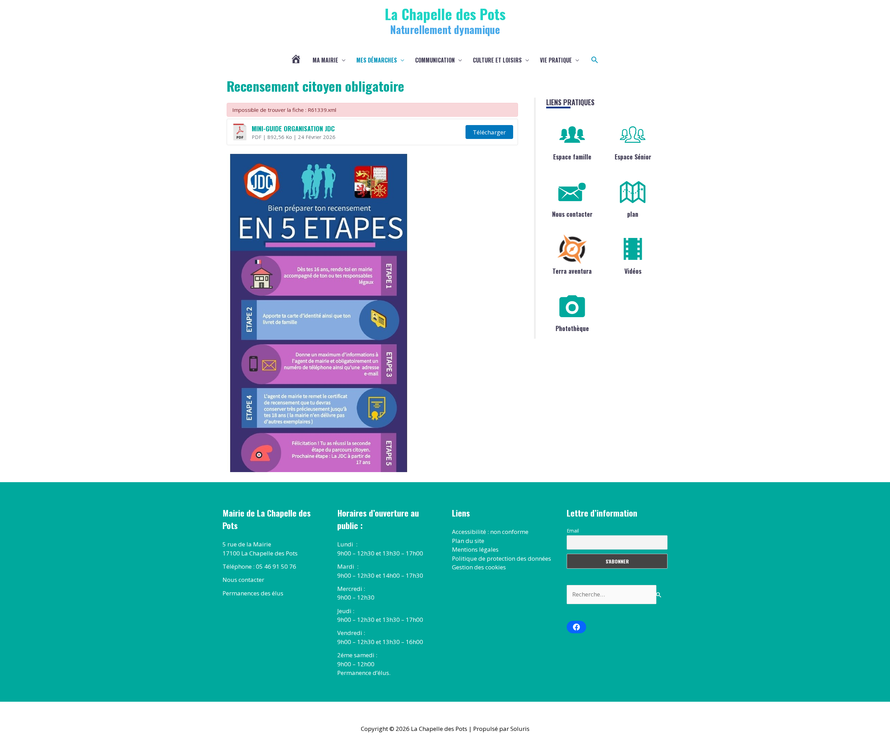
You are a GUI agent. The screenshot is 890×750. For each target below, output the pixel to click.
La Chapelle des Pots (445, 13)
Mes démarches (376, 60)
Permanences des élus (252, 593)
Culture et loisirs (497, 60)
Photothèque (572, 328)
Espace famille (572, 156)
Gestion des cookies (479, 567)
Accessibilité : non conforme (490, 532)
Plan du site (468, 541)
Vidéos (632, 270)
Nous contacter (572, 214)
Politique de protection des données (501, 558)
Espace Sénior (633, 156)
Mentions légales (475, 549)
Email (573, 530)
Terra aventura (572, 270)
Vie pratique (556, 60)
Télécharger (489, 132)
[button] (594, 60)
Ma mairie (325, 60)
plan (632, 214)
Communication (435, 60)
